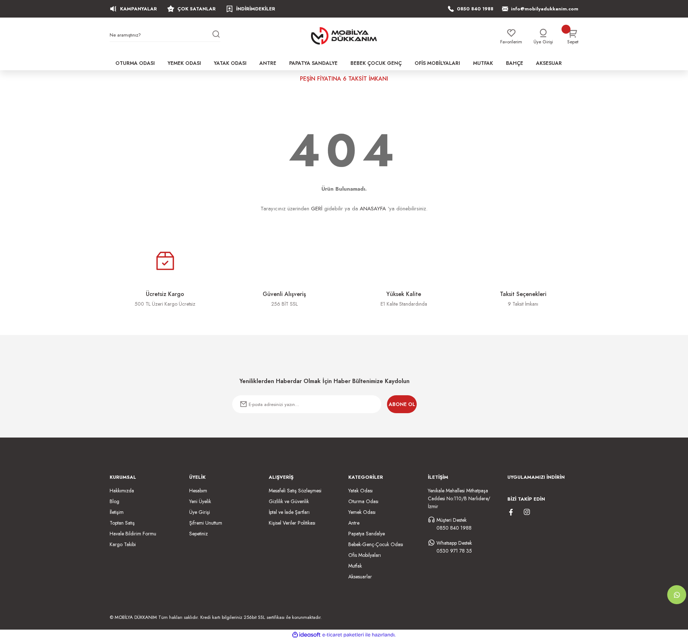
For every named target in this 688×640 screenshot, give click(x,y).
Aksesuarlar (360, 576)
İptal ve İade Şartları (289, 512)
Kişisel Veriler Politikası (292, 522)
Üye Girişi (199, 512)
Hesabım (198, 490)
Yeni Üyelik (200, 501)
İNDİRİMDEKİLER (255, 8)
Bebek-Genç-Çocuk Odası (375, 544)
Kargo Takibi (123, 544)
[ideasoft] (306, 634)
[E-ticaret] (343, 635)
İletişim (117, 512)
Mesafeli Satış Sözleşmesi (295, 490)
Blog (114, 501)
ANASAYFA (373, 208)
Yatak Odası (360, 490)
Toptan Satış (122, 522)
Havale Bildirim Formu (133, 533)
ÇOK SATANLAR (196, 8)
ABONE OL (402, 404)
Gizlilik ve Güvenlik (289, 501)
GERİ (316, 208)
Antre (353, 522)
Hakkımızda (122, 490)
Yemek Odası (362, 512)
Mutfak (355, 565)
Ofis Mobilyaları (364, 555)
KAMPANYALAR (138, 8)
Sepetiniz (198, 533)
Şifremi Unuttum (205, 522)
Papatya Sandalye (366, 533)
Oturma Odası (363, 501)
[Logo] (344, 35)
